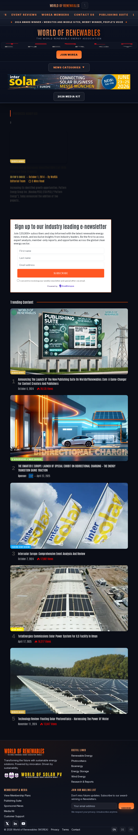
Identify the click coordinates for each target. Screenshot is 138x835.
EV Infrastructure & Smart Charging (27, 459)
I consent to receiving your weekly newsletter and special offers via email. (52, 281)
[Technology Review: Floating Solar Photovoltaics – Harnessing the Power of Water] (69, 681)
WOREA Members (55, 14)
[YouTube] (23, 823)
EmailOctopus (68, 286)
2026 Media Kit (69, 96)
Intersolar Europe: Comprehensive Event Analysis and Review (51, 553)
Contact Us (84, 14)
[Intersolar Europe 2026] (69, 81)
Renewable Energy (82, 755)
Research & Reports (82, 781)
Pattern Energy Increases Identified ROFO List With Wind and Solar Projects (38, 169)
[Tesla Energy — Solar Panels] (69, 45)
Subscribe (126, 808)
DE (122, 829)
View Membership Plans (17, 795)
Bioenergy (77, 766)
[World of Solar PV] (41, 776)
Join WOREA (69, 54)
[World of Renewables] (11, 776)
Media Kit (9, 811)
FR (131, 829)
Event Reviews (24, 14)
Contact (76, 829)
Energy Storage (80, 771)
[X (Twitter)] (7, 823)
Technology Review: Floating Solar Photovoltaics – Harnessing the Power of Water (63, 719)
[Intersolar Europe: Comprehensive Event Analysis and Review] (69, 516)
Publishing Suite (113, 14)
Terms (65, 829)
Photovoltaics (78, 760)
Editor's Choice (17, 161)
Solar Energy (17, 629)
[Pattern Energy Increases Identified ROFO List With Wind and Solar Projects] (38, 147)
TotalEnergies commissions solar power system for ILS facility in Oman (57, 636)
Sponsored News (13, 805)
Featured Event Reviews (21, 547)
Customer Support (14, 816)
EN (114, 829)
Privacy (55, 829)
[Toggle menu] (84, 5)
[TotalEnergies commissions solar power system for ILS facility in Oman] (69, 598)
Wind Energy (78, 776)
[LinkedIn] (15, 823)
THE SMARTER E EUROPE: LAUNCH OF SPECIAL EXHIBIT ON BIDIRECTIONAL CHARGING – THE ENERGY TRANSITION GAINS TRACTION (66, 468)
